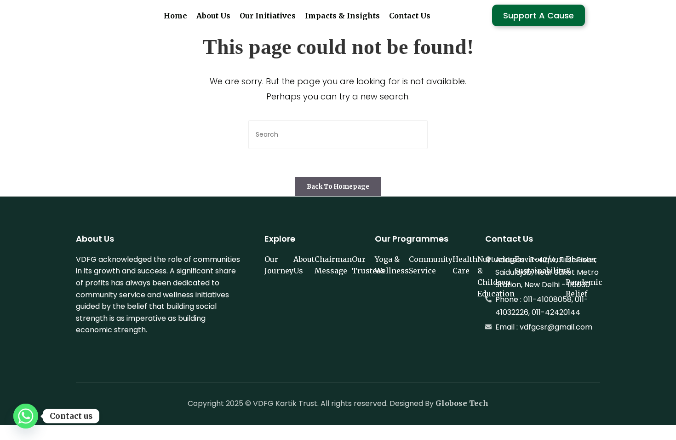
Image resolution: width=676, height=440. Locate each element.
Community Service (431, 265)
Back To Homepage (338, 187)
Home (175, 15)
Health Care (465, 265)
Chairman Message (333, 265)
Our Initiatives (268, 15)
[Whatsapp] (25, 416)
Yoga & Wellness (392, 265)
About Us (213, 15)
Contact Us (409, 15)
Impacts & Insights (342, 15)
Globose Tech (461, 403)
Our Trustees (368, 265)
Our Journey (278, 265)
